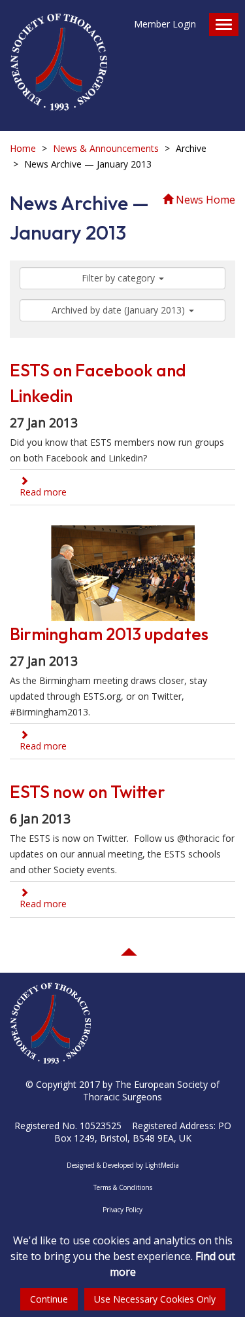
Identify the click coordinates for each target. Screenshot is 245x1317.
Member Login (165, 24)
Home (23, 148)
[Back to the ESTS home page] (50, 1005)
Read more (43, 492)
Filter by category (119, 278)
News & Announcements (106, 148)
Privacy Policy (122, 1209)
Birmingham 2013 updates (109, 634)
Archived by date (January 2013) (120, 310)
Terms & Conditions (122, 1187)
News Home (204, 199)
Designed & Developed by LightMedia (123, 1165)
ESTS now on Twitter (87, 792)
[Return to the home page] (59, 55)
